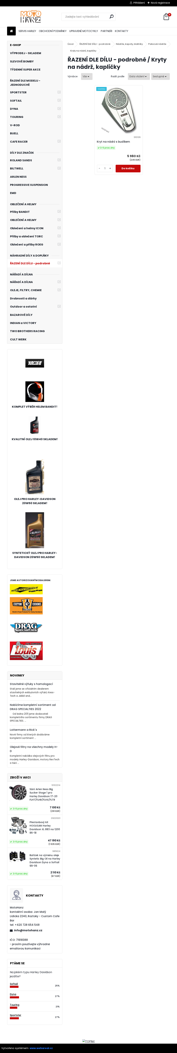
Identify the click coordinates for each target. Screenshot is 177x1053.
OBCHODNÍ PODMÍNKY (53, 31)
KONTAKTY (121, 31)
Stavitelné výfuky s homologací (31, 684)
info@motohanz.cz (28, 930)
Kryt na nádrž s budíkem (113, 141)
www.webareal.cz (41, 1048)
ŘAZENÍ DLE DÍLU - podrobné (95, 44)
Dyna (13, 994)
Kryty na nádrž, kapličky (83, 50)
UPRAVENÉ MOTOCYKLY (83, 31)
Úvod (70, 44)
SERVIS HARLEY (27, 31)
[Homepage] (11, 31)
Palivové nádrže (157, 44)
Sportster (15, 1015)
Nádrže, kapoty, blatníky (129, 44)
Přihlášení (139, 2)
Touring (14, 1004)
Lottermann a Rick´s (23, 730)
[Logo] (31, 16)
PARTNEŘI (106, 31)
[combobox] (139, 76)
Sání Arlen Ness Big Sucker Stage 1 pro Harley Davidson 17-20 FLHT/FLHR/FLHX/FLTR (43, 794)
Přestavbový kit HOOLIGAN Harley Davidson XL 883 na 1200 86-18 (45, 827)
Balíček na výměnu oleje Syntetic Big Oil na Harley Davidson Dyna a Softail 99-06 (45, 861)
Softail (14, 984)
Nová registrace (160, 2)
